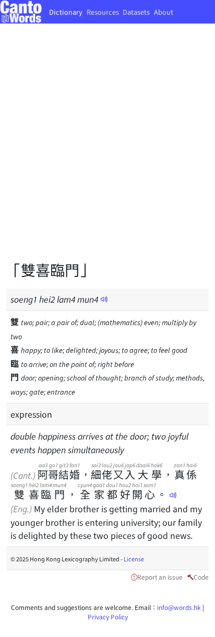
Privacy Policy (108, 616)
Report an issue (160, 576)
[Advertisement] (107, 149)
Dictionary (65, 12)
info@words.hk (179, 607)
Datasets (136, 12)
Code (201, 576)
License (134, 558)
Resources (103, 12)
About (163, 12)
